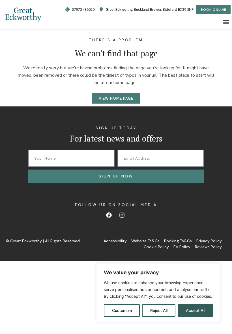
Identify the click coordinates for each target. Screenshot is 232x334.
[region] (158, 293)
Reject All (158, 310)
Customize (122, 310)
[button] (226, 22)
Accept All (195, 310)
